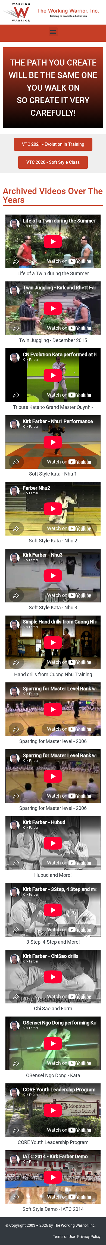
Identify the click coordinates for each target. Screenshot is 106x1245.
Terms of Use (64, 1236)
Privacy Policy (89, 1236)
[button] (53, 31)
